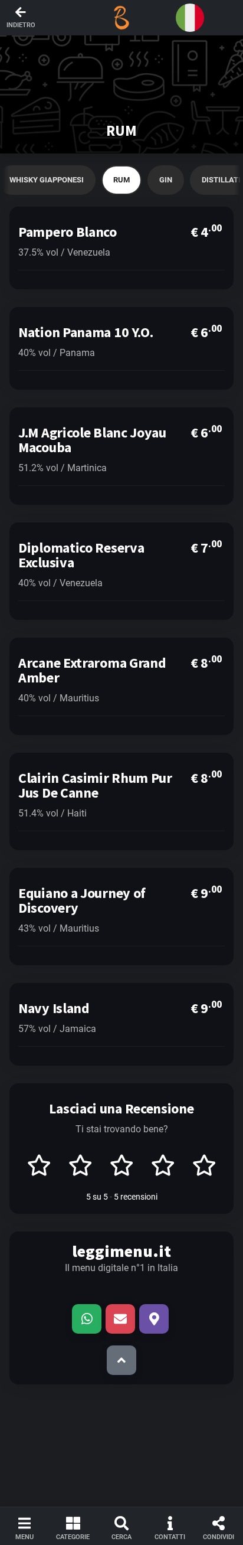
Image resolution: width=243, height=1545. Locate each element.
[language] (190, 17)
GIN (165, 179)
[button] (121, 17)
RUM (121, 179)
